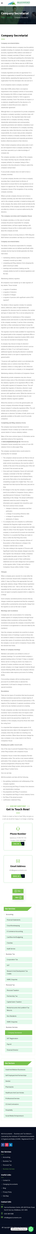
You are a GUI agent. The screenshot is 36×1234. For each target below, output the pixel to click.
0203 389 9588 (8, 1214)
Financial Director (12, 1050)
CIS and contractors (12, 1104)
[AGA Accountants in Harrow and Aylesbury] (18, 3)
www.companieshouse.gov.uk (11, 442)
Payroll (9, 1044)
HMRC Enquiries (12, 979)
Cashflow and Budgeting (15, 937)
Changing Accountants (10, 1184)
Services (9, 17)
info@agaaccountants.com (18, 870)
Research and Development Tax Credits (17, 972)
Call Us (16, 844)
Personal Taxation (13, 990)
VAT (8, 965)
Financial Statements (13, 920)
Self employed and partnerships (16, 1075)
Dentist (8, 1081)
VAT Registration (12, 1038)
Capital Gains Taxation (14, 1002)
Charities (10, 943)
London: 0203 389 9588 (18, 840)
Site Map (6, 1196)
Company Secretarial (15, 1033)
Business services (12, 1027)
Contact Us (6, 1180)
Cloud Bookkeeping (13, 926)
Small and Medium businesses (15, 1070)
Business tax (10, 954)
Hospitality (9, 1110)
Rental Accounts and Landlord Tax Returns (18, 1009)
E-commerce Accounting (15, 931)
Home (3, 17)
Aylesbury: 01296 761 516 (18, 838)
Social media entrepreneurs (15, 1116)
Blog (4, 1188)
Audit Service (11, 949)
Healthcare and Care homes (15, 1093)
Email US (16, 876)
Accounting (9, 914)
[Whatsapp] (30, 1229)
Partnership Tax (12, 996)
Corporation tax (12, 959)
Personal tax (10, 985)
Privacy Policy (7, 1192)
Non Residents (11, 1016)
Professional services (12, 1098)
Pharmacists (10, 1087)
